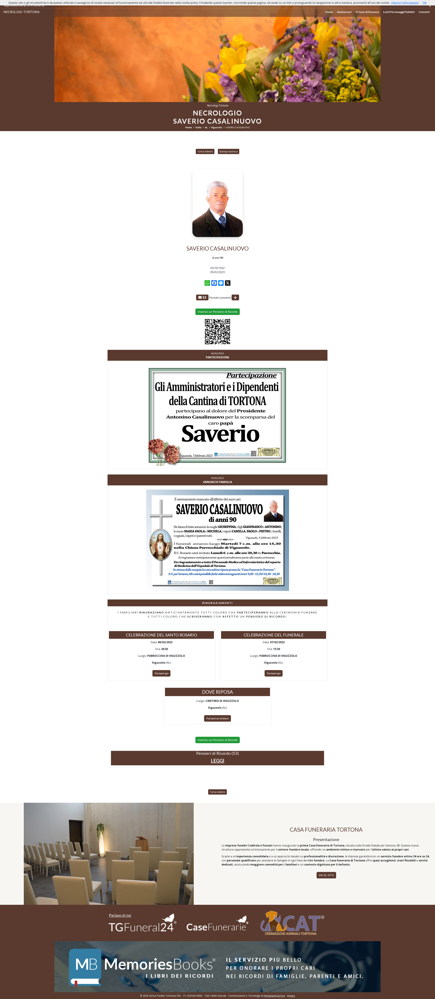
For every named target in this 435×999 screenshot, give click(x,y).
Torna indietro (205, 151)
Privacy (291, 995)
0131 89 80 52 (36, 5)
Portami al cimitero (217, 718)
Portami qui (161, 673)
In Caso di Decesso (367, 11)
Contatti (424, 11)
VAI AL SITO (326, 875)
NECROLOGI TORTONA (21, 12)
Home (329, 11)
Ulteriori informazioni (405, 3)
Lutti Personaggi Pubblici (399, 11)
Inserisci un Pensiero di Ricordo (218, 312)
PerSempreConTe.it (274, 995)
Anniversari (344, 11)
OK (425, 3)
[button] (218, 760)
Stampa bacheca (228, 151)
